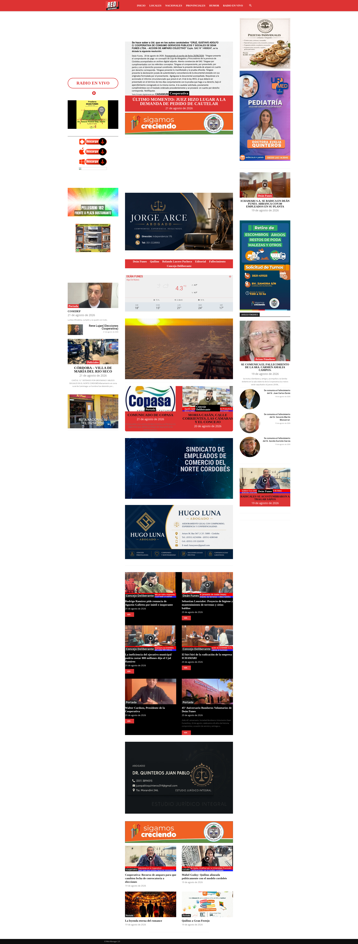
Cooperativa (179, 93)
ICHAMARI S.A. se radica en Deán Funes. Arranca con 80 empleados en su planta (265, 203)
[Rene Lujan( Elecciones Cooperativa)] (75, 329)
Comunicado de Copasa (150, 415)
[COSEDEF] (93, 295)
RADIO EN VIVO (233, 5)
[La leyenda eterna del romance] (150, 904)
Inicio (141, 5)
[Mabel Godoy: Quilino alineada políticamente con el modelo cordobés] (207, 858)
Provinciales (195, 5)
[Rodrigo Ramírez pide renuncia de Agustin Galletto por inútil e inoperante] (150, 585)
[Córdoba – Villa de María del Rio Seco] (93, 351)
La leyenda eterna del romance (143, 920)
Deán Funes (191, 596)
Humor (214, 5)
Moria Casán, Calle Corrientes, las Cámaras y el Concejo (207, 418)
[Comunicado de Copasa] (150, 398)
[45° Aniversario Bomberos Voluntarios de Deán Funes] (207, 691)
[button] (250, 5)
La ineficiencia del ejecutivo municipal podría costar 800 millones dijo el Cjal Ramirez (148, 658)
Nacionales (173, 5)
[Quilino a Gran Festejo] (207, 904)
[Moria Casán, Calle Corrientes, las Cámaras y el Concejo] (207, 398)
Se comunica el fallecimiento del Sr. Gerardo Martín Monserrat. (277, 417)
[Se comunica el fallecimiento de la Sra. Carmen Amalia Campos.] (265, 341)
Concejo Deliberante (203, 408)
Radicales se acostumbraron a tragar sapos (265, 498)
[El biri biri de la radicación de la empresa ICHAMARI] (207, 638)
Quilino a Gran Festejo (196, 920)
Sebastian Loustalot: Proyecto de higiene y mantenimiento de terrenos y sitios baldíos (207, 605)
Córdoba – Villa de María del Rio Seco (93, 369)
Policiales (93, 362)
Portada (73, 306)
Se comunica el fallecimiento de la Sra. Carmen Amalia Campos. (265, 367)
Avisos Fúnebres (265, 359)
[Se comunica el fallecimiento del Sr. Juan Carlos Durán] (250, 399)
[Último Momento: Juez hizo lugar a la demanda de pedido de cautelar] (179, 69)
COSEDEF (74, 311)
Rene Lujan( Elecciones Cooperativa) (103, 327)
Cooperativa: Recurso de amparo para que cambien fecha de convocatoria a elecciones (150, 878)
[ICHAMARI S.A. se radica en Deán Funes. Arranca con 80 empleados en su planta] (265, 185)
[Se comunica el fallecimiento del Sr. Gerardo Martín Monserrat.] (250, 423)
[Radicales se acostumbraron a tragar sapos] (265, 480)
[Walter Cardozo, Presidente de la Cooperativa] (150, 691)
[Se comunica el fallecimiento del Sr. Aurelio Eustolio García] (250, 447)
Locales (155, 5)
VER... (129, 614)
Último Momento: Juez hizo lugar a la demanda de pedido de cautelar (179, 101)
